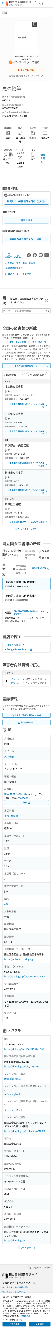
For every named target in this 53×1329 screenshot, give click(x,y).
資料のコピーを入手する (13, 1291)
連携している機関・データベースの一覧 (27, 341)
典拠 (25, 802)
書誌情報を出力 (15, 268)
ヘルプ (28, 359)
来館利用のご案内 (39, 569)
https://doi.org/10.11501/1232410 (22, 1049)
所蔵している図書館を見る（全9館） (26, 201)
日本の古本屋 (14, 645)
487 (6, 904)
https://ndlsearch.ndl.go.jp (19, 959)
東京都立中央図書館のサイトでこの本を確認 (26, 464)
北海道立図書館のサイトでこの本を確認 (26, 406)
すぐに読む (28, 70)
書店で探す (26, 220)
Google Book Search (18, 649)
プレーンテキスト (15, 680)
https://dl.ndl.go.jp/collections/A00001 (25, 1131)
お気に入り (9, 257)
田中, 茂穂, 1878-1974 (16, 794)
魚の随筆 (9, 756)
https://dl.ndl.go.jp (14, 1240)
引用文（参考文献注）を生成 (21, 262)
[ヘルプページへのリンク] (29, 58)
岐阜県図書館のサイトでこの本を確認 (26, 521)
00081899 (23, 798)
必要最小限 (14, 1323)
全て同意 (39, 1323)
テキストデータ (12, 1094)
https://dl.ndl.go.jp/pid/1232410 (21, 1066)
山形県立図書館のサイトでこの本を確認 (26, 433)
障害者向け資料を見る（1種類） (26, 239)
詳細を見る (42, 158)
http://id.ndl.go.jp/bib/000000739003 (24, 976)
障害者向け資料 (12, 1079)
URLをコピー (18, 257)
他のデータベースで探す (19, 273)
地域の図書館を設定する (25, 365)
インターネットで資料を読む (15, 1287)
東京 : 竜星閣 (11, 816)
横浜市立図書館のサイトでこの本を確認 (26, 492)
